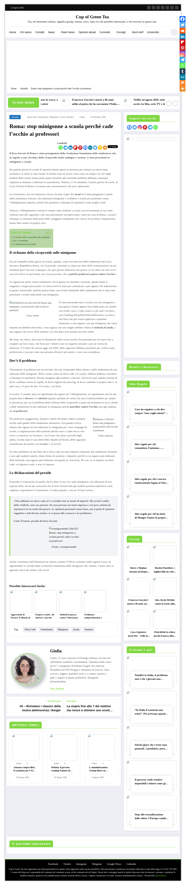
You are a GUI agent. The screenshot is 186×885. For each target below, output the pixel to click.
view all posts (57, 688)
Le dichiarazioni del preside (24, 244)
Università (153, 32)
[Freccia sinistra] (169, 103)
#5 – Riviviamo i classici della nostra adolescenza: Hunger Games (40, 709)
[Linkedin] (70, 147)
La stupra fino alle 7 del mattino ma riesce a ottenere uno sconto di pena (89, 709)
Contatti (39, 32)
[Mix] (182, 83)
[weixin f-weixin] (167, 7)
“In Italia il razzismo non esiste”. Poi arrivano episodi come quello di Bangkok (150, 712)
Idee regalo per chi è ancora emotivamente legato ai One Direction (150, 482)
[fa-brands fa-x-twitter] (153, 7)
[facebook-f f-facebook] (149, 7)
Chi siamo (26, 32)
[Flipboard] (75, 147)
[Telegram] (65, 147)
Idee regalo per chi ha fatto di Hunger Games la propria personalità (151, 516)
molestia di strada (103, 327)
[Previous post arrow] (10, 706)
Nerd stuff (137, 32)
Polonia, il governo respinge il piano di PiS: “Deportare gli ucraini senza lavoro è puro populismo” (62, 769)
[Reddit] (182, 31)
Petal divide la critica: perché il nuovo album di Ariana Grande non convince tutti (165, 635)
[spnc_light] (174, 32)
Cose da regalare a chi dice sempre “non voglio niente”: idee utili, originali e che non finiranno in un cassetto (151, 412)
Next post (71, 701)
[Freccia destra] (175, 103)
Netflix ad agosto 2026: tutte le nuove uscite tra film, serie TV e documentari (145, 101)
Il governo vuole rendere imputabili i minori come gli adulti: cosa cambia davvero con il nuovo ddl (150, 782)
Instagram (81, 864)
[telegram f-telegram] (162, 7)
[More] (105, 147)
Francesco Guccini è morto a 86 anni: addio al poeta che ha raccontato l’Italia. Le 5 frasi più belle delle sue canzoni (85, 102)
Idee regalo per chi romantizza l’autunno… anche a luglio (148, 447)
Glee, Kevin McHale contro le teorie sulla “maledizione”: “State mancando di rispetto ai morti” (164, 602)
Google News (114, 864)
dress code (31, 117)
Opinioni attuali (87, 32)
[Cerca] (164, 32)
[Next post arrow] (117, 706)
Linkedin (131, 864)
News (51, 32)
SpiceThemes (160, 876)
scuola (62, 117)
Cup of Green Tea (92, 16)
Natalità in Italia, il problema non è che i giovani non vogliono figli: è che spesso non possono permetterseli (151, 678)
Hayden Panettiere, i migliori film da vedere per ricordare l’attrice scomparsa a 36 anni (165, 570)
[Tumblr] (182, 71)
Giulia (82, 117)
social (78, 194)
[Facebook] (85, 147)
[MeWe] (90, 147)
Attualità (15, 117)
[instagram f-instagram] (158, 7)
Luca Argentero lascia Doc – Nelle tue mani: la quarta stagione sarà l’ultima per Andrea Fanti (138, 635)
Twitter (67, 864)
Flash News (68, 32)
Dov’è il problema (20, 241)
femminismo (43, 117)
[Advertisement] (93, 65)
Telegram (97, 864)
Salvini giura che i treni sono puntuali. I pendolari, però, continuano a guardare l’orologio (151, 747)
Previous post (54, 701)
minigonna (54, 117)
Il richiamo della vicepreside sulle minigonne (31, 237)
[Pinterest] (80, 147)
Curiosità (105, 32)
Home (12, 32)
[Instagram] (182, 54)
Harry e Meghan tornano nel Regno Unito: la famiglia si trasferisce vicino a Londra (138, 570)
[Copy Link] (100, 147)
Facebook (53, 864)
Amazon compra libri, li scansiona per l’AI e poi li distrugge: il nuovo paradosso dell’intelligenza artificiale (24, 769)
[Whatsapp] (60, 147)
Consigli (121, 32)
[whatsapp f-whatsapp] (176, 7)
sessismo (70, 117)
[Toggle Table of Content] (47, 233)
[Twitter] (95, 147)
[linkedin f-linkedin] (172, 7)
